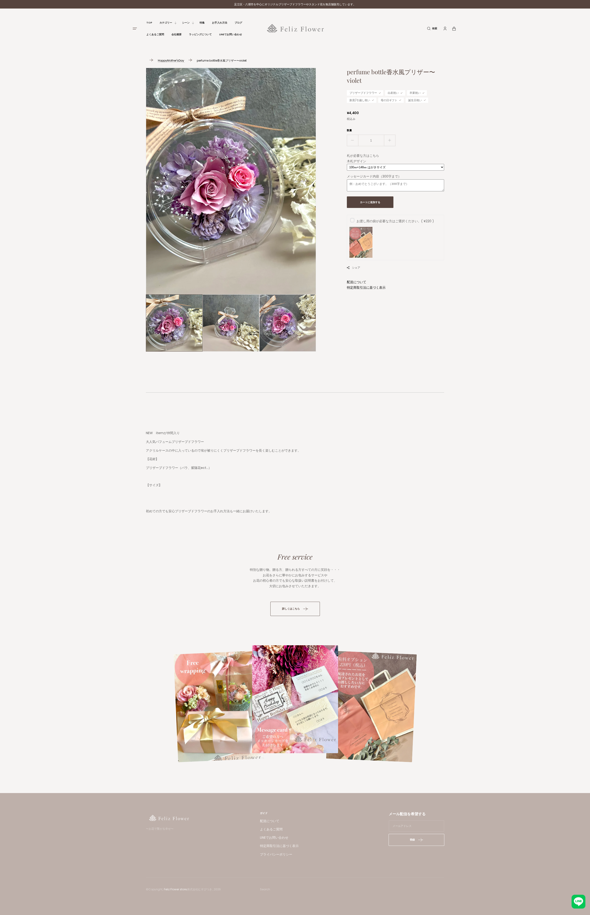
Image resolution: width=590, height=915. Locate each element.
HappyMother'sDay (171, 60)
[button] (432, 28)
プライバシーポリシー (276, 854)
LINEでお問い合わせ (274, 837)
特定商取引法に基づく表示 (366, 287)
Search (265, 889)
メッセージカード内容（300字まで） (374, 176)
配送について (356, 282)
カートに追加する (370, 202)
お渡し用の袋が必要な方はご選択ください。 (395, 221)
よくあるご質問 (271, 829)
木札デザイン (356, 161)
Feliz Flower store (175, 889)
